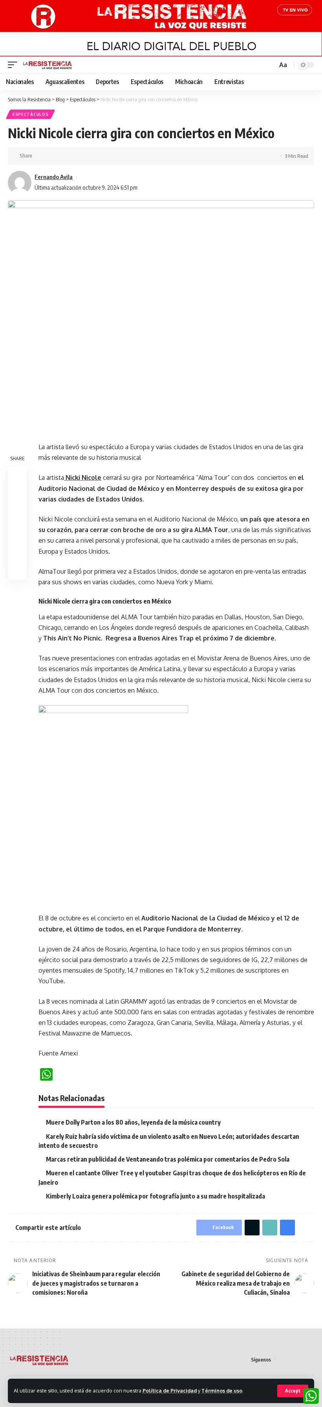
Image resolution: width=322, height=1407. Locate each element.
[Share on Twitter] (52, 156)
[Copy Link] (64, 156)
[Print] (76, 156)
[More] (89, 156)
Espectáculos (30, 114)
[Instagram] (310, 1359)
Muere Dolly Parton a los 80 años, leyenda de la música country (133, 1122)
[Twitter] (291, 1359)
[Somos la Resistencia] (47, 65)
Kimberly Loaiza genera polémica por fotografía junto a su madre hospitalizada (155, 1196)
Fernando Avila (54, 176)
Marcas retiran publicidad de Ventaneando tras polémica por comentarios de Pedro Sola (167, 1159)
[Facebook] (281, 1359)
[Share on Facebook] (40, 156)
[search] (270, 65)
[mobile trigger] (14, 65)
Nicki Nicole (82, 477)
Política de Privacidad (170, 1390)
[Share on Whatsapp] (17, 513)
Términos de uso (221, 1390)
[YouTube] (300, 1359)
